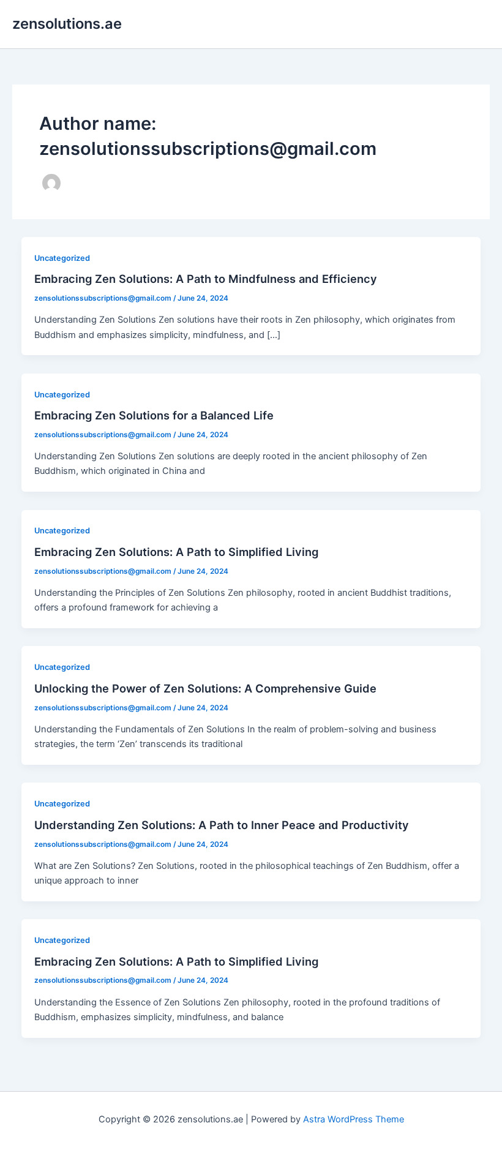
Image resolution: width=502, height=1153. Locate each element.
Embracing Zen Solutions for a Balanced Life (154, 415)
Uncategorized (62, 258)
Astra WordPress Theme (353, 1119)
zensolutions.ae (67, 23)
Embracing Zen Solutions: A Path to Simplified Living (176, 551)
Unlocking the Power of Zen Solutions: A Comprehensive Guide (205, 688)
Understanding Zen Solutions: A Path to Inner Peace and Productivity (221, 825)
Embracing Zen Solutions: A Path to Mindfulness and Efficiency (205, 278)
